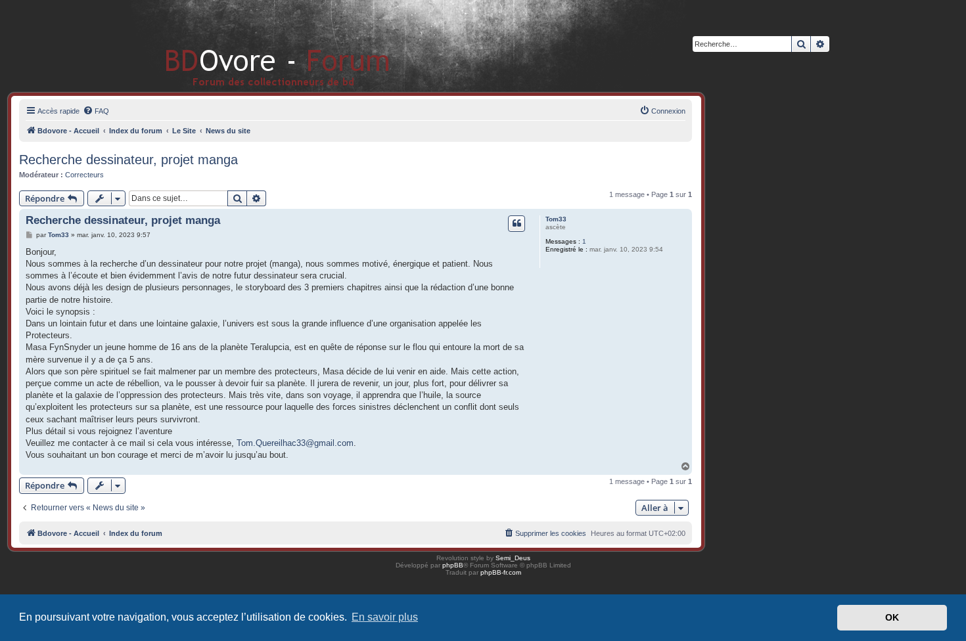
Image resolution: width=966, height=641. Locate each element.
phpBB (452, 565)
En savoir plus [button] (385, 617)
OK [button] (892, 617)
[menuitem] (96, 111)
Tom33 (555, 219)
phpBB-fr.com (500, 572)
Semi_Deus (512, 558)
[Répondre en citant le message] (516, 223)
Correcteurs (84, 175)
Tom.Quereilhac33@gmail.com (295, 443)
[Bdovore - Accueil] (258, 45)
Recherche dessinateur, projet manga (128, 159)
